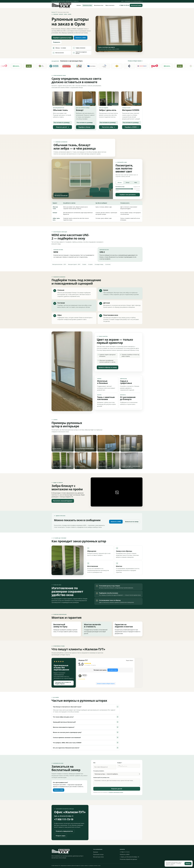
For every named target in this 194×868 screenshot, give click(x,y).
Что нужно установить (98, 771)
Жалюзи (79, 5)
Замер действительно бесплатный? (64, 722)
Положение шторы (120, 186)
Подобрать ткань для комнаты (128, 194)
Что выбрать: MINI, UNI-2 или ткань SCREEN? (67, 742)
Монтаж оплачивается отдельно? (63, 727)
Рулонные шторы (87, 5)
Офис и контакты (109, 5)
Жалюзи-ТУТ (54, 12)
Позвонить (56, 42)
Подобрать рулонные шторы (62, 38)
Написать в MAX (80, 38)
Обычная (120, 182)
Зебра (135, 182)
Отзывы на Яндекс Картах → (135, 61)
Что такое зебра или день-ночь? (63, 717)
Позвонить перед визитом (64, 831)
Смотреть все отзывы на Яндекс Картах (63, 682)
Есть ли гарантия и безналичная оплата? (66, 748)
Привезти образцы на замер (107, 367)
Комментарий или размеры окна (101, 777)
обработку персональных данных (116, 792)
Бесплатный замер (136, 5)
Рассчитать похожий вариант (62, 501)
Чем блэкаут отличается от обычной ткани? (67, 707)
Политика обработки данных (128, 859)
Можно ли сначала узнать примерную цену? (67, 732)
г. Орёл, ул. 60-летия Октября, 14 (129, 857)
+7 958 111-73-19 (124, 5)
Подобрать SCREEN (131, 127)
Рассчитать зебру (107, 127)
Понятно (188, 863)
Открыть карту (60, 836)
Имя (94, 762)
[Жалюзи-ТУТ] (62, 5)
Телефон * (119, 762)
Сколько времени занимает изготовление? (67, 737)
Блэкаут (127, 182)
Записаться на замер (131, 521)
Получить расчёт (61, 127)
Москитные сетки (98, 5)
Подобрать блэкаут (84, 127)
